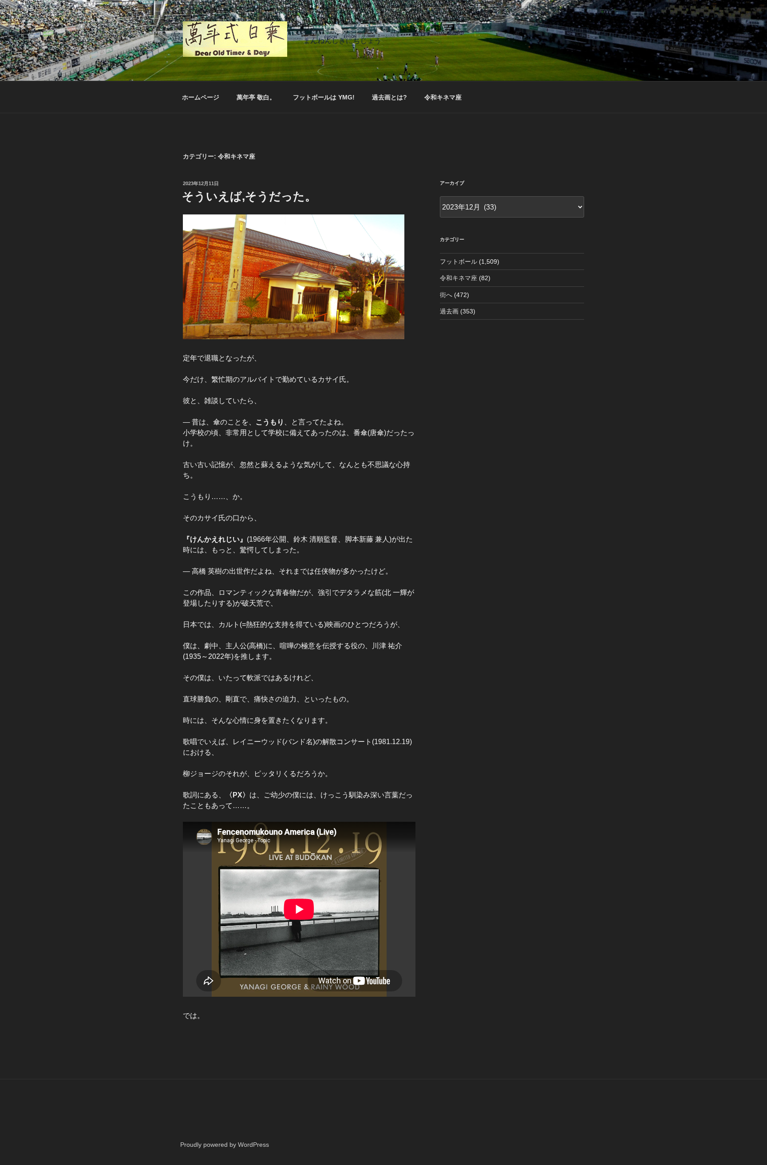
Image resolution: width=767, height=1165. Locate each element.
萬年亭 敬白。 (256, 97)
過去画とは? (389, 97)
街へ (446, 294)
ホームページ (200, 97)
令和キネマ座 (443, 97)
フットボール (458, 261)
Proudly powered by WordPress (224, 1144)
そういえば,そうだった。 (249, 196)
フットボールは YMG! (324, 97)
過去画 (449, 311)
